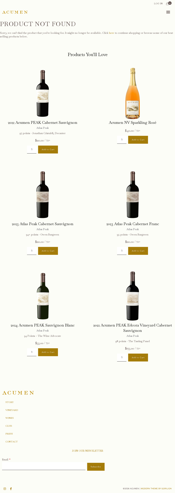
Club (8, 425)
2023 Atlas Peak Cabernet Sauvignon (42, 223)
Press (9, 433)
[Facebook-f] (11, 488)
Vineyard (11, 410)
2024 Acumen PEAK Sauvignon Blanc (43, 325)
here (111, 32)
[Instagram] (4, 488)
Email (5, 459)
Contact (11, 441)
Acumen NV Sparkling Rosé (132, 122)
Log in (158, 3)
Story (9, 402)
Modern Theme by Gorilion (156, 488)
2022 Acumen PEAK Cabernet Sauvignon (42, 122)
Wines (9, 417)
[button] (168, 12)
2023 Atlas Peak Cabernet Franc (132, 223)
